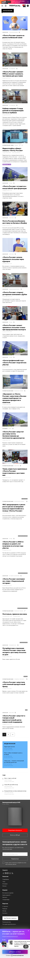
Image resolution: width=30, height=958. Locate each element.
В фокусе (16, 145)
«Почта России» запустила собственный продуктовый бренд (13, 684)
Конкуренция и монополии (19, 501)
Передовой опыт (12, 645)
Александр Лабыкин (16, 152)
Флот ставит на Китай (10, 778)
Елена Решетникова (8, 786)
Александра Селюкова (8, 792)
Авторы (4, 911)
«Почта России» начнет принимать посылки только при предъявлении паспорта (14, 327)
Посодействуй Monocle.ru (9, 924)
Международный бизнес (14, 289)
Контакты (4, 913)
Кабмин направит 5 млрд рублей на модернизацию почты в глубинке (13, 111)
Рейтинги (4, 897)
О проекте (5, 906)
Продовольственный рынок (19, 679)
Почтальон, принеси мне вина (14, 614)
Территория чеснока (9, 746)
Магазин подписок (11, 918)
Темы (3, 881)
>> (12, 734)
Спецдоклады (5, 899)
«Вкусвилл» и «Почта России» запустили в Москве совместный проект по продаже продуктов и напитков (14, 398)
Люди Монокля (9, 743)
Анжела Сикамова (8, 780)
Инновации (5, 428)
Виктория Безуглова (8, 756)
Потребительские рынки (7, 390)
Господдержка (12, 68)
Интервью (5, 883)
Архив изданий (6, 895)
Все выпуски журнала (7, 893)
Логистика (11, 217)
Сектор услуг (5, 32)
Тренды (10, 183)
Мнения (4, 886)
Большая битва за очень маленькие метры (15, 791)
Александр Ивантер (8, 764)
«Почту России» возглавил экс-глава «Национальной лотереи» (13, 581)
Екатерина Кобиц (16, 616)
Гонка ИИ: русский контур (11, 784)
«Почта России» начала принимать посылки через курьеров (13, 259)
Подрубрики (5, 879)
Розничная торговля (18, 390)
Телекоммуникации (13, 32)
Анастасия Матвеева (8, 748)
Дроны (9, 428)
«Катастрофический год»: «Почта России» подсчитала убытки (14, 363)
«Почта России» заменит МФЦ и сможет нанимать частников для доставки (12, 74)
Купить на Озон (16, 952)
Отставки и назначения (14, 575)
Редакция (4, 908)
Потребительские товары (8, 145)
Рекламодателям (6, 922)
